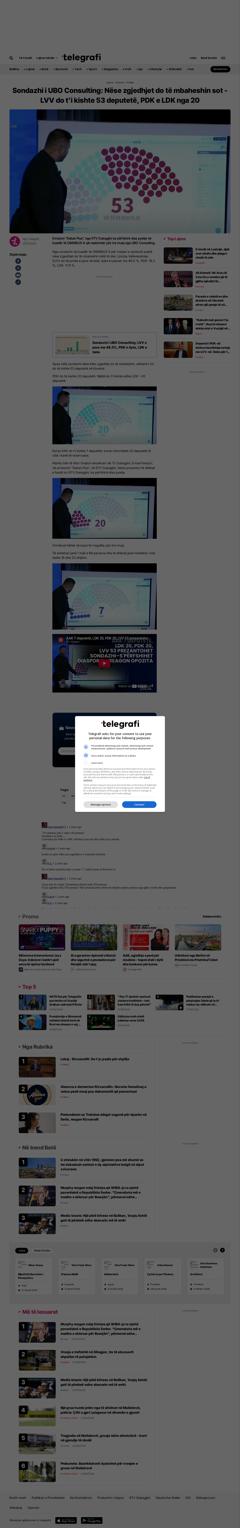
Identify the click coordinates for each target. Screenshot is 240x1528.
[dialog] (120, 764)
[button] (120, 763)
